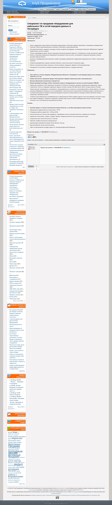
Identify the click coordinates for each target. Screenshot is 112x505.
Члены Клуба (81, 9)
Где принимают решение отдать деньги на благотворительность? (17, 126)
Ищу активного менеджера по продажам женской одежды (17, 200)
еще (23, 167)
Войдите (29, 140)
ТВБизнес (36, 31)
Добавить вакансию (44, 11)
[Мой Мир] (34, 137)
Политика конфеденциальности (83, 495)
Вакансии (65, 9)
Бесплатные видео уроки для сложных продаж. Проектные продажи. (17, 78)
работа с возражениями (15, 475)
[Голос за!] (37, 169)
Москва (18, 385)
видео (18, 464)
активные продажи (14, 455)
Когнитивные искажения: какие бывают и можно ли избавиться (17, 361)
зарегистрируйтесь (39, 140)
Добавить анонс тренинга (80, 12)
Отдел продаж (17, 442)
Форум (41, 9)
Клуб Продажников (46, 3)
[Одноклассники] (32, 137)
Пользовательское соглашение (68, 495)
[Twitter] (30, 137)
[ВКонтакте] (29, 137)
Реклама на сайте (96, 495)
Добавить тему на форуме (13, 12)
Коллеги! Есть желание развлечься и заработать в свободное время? (17, 146)
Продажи (14, 446)
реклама (10, 478)
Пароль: (10, 25)
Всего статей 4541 (18, 300)
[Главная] (23, 5)
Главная (34, 17)
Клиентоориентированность (18, 436)
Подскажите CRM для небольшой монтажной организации (16, 48)
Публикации (50, 9)
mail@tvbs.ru (53, 132)
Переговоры (14, 444)
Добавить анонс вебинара (80, 11)
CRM (14, 432)
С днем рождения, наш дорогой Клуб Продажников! (16, 115)
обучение (12, 471)
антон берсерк (14, 461)
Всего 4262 (21, 407)
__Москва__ (13, 381)
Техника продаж (14, 448)
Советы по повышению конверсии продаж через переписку (17, 356)
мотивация (13, 469)
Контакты (91, 9)
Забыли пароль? (14, 34)
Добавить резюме (44, 12)
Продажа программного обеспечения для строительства (16, 120)
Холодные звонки (15, 452)
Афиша (73, 9)
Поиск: (73, 3)
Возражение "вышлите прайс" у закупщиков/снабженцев (16, 91)
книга (22, 467)
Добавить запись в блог (12, 11)
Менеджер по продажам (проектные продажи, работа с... (16, 389)
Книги (58, 9)
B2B (9, 433)
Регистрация (13, 32)
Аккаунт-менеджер (15, 394)
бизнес (10, 463)
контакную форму (33, 490)
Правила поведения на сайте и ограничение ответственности (46, 495)
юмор (17, 482)
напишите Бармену (55, 493)
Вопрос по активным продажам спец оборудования (16, 83)
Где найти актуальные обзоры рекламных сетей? (16, 65)
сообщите (75, 491)
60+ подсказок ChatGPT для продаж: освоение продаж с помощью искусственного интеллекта (16, 313)
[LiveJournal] (36, 137)
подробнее (22, 371)
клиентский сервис (13, 467)
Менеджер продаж (15, 165)
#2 (104, 144)
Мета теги (22, 483)
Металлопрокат (14, 87)
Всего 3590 (21, 205)
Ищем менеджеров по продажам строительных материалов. (17, 330)
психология (17, 473)
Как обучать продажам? (16, 196)
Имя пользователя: (13, 21)
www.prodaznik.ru (61, 488)
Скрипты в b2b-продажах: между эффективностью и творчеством (17, 367)
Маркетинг (17, 438)
